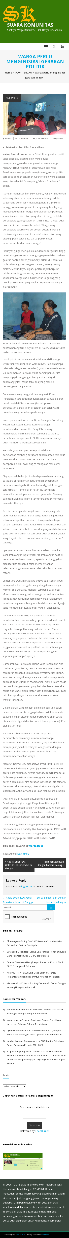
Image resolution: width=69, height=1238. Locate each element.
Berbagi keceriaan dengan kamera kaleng (51, 863)
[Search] (51, 907)
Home (8, 72)
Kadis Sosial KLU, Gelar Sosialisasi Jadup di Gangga (18, 865)
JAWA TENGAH (23, 72)
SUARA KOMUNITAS (30, 25)
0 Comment (23, 138)
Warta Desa (35, 845)
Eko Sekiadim (13, 1009)
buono (8, 138)
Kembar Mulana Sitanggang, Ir (22, 1041)
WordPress (45, 1235)
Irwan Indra (12, 1020)
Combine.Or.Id (20, 1235)
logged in (26, 886)
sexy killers (58, 138)
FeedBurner (42, 1131)
